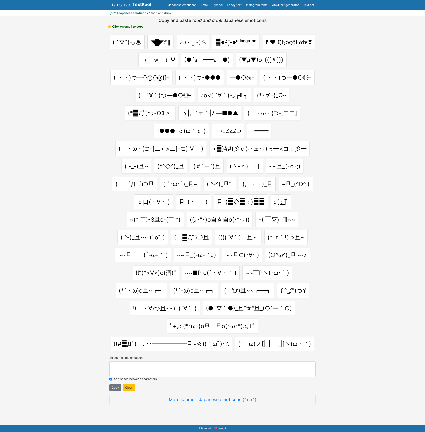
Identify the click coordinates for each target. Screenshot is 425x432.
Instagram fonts (256, 5)
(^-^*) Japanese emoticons (129, 13)
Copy (115, 387)
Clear (128, 387)
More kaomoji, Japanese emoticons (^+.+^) (212, 399)
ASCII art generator (285, 5)
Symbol (217, 5)
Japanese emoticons (182, 5)
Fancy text (234, 5)
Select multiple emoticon (126, 357)
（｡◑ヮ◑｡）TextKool (130, 4)
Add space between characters (135, 379)
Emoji (204, 5)
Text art (308, 5)
